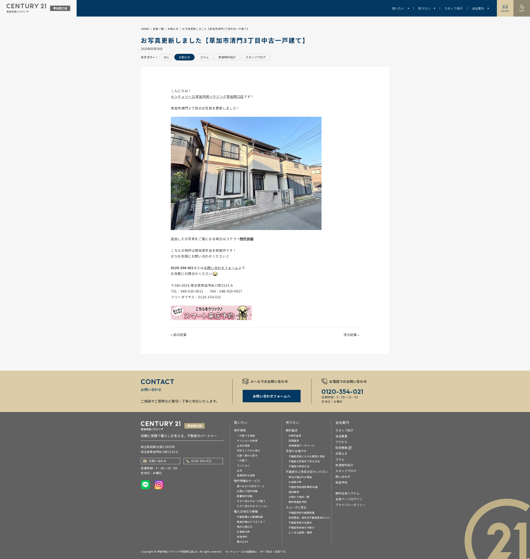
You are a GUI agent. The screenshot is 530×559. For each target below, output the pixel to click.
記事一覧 (158, 28)
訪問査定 (294, 440)
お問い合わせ (157, 461)
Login (522, 10)
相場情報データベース (301, 445)
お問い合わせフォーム (221, 267)
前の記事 (180, 334)
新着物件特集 (244, 496)
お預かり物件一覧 (299, 497)
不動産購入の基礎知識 (250, 516)
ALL (166, 57)
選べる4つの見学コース (250, 486)
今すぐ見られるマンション (252, 506)
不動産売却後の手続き (302, 527)
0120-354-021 (201, 461)
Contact (505, 11)
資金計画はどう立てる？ (251, 521)
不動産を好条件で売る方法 (304, 461)
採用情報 (341, 448)
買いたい (398, 8)
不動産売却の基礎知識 (302, 512)
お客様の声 (243, 531)
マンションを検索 (247, 440)
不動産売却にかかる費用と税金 (307, 456)
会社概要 (341, 436)
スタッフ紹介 (453, 8)
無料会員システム (347, 493)
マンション (243, 465)
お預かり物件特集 (247, 491)
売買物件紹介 (227, 57)
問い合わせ (343, 477)
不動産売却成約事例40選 (303, 487)
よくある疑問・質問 (300, 532)
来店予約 (242, 536)
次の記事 (350, 334)
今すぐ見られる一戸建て (251, 501)
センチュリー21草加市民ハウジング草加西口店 (207, 96)
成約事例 (294, 492)
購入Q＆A (242, 541)
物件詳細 (247, 238)
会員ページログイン (349, 499)
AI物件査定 (295, 435)
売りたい (424, 8)
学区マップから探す (248, 450)
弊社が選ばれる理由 (300, 477)
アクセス (341, 442)
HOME (145, 28)
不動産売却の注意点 (300, 522)
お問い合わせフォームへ (271, 396)
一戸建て (242, 460)
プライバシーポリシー (350, 505)
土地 (239, 470)
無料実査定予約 (298, 502)
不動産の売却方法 (299, 466)
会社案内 (478, 8)
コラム (204, 57)
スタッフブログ (256, 57)
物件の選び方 (244, 526)
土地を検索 (243, 445)
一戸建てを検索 (246, 435)
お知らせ (173, 28)
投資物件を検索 (246, 475)
